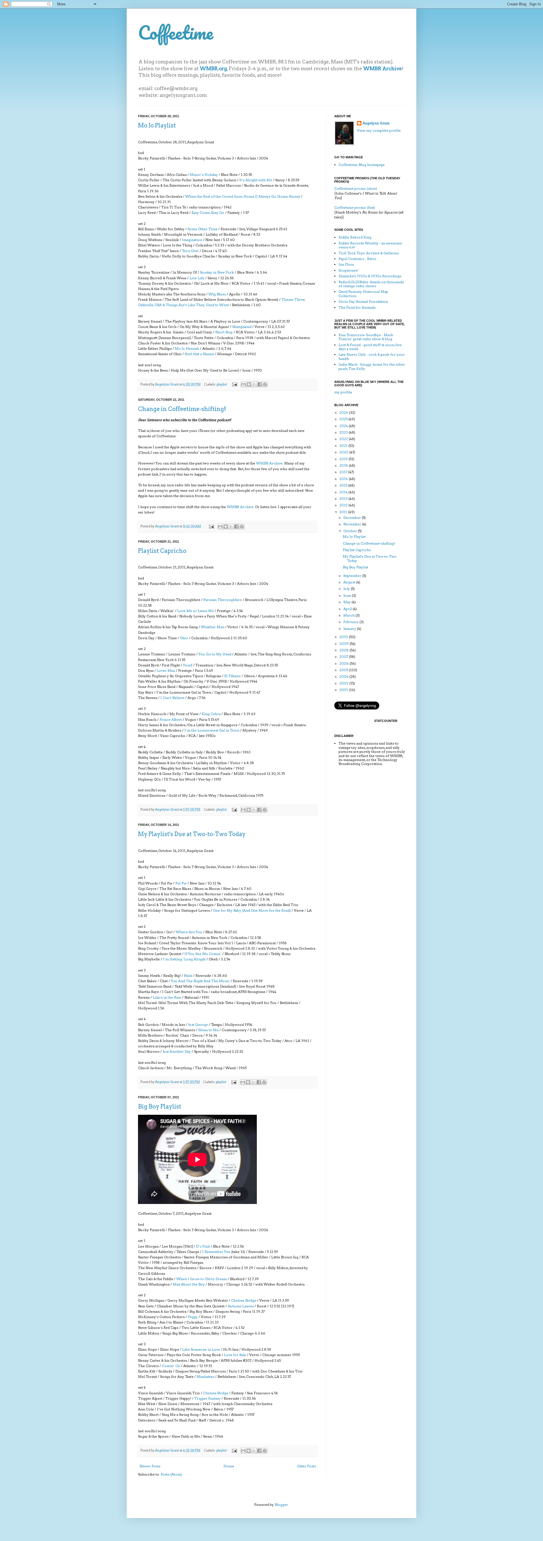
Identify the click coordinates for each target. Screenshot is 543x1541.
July (347, 589)
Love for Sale (235, 1355)
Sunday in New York (217, 272)
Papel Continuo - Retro (357, 259)
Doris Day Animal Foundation (363, 301)
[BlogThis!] (249, 384)
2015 (343, 485)
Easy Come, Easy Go (207, 212)
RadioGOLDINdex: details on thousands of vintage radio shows (371, 284)
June (347, 595)
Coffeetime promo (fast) (354, 207)
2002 (344, 683)
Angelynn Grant (167, 384)
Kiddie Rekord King (355, 237)
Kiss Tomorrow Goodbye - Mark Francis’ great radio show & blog (366, 337)
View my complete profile (379, 130)
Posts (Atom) (171, 1474)
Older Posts (306, 1466)
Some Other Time (202, 229)
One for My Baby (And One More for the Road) (252, 910)
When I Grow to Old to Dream (201, 1279)
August (349, 582)
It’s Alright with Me (255, 180)
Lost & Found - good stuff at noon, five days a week (370, 347)
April (348, 609)
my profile (343, 392)
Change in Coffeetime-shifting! (182, 409)
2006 (344, 663)
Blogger (281, 1504)
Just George (198, 1024)
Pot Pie (181, 883)
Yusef (187, 665)
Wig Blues (217, 294)
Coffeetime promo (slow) (355, 188)
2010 (344, 637)
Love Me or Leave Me (195, 611)
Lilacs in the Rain (167, 997)
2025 (343, 419)
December (352, 517)
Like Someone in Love (201, 1349)
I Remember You (216, 1252)
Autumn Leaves (241, 1306)
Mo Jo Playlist (157, 125)
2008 (344, 650)
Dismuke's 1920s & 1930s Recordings (370, 276)
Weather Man (212, 627)
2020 (344, 452)
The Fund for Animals (357, 307)
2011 (343, 512)
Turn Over (190, 251)
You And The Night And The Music (200, 981)
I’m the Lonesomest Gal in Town (211, 730)
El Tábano (232, 676)
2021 (343, 446)
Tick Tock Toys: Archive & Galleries (369, 253)
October (350, 531)
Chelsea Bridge (243, 1300)
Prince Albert (171, 719)
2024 (344, 426)
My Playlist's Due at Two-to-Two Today (191, 834)
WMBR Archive (269, 463)
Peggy (193, 1317)
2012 (343, 505)
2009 (344, 643)
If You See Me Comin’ (202, 954)
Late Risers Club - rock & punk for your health (372, 356)
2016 (344, 479)
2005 (344, 670)
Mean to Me (208, 1030)
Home (228, 1466)
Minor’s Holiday (204, 174)
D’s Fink (203, 1246)
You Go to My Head (215, 654)
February (351, 622)
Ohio (184, 638)
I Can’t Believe (172, 698)
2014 (343, 492)
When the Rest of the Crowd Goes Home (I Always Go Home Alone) (242, 196)
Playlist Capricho (162, 550)
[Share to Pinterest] (265, 384)
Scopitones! (348, 270)
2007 (344, 657)
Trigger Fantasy (207, 1398)
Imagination (192, 240)
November (352, 524)
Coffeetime (175, 32)
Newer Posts (149, 1466)
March (349, 615)
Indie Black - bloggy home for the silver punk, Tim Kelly (372, 366)
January (350, 628)
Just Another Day (177, 1051)
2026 (344, 412)
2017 (343, 472)
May (347, 602)
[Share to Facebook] (259, 384)
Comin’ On (171, 1366)
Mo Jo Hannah (187, 348)
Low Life (196, 278)
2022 (344, 439)
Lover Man (166, 670)
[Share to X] (254, 384)
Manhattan (205, 1376)
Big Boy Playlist (159, 1106)
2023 (344, 432)
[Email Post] (234, 384)
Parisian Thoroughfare (222, 600)
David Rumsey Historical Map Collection (363, 293)
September (352, 576)
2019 (344, 459)
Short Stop (224, 332)
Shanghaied (241, 327)
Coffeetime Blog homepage (362, 165)
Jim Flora (346, 264)
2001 (344, 690)
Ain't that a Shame (199, 354)
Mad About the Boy (189, 1284)
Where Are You (189, 932)
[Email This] (243, 384)
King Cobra (211, 714)
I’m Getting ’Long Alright (184, 959)
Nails (188, 975)
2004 (344, 676)
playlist (222, 384)
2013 (343, 498)
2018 (344, 465)
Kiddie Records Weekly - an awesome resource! (370, 245)
